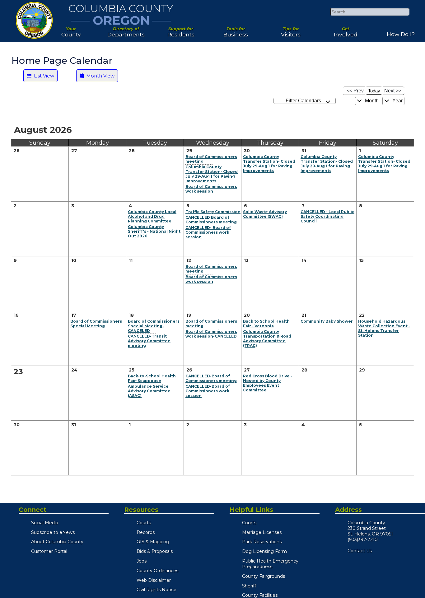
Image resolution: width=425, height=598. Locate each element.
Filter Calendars (305, 100)
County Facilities (260, 595)
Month (371, 100)
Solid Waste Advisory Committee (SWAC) (265, 214)
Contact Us (360, 551)
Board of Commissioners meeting (211, 159)
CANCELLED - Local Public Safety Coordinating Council (327, 216)
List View (42, 76)
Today (374, 90)
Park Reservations (262, 541)
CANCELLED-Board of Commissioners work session (207, 391)
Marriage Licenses (262, 532)
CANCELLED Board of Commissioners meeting (211, 219)
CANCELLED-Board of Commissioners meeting (211, 378)
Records (146, 532)
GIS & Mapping (153, 541)
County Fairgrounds (263, 576)
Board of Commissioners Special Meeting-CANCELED (154, 326)
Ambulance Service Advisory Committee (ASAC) (149, 391)
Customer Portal (49, 551)
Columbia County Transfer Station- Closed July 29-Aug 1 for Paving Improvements (211, 174)
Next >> (392, 90)
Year (397, 100)
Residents (180, 29)
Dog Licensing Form (264, 551)
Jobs (142, 561)
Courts (144, 523)
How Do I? (401, 32)
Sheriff (249, 586)
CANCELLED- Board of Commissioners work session (208, 232)
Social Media (44, 523)
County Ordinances (157, 570)
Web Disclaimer (154, 580)
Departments (126, 29)
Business (235, 29)
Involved (345, 29)
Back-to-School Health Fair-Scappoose (152, 378)
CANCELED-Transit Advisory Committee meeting (149, 341)
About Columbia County (57, 541)
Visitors (291, 29)
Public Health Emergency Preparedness (270, 563)
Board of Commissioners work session (211, 189)
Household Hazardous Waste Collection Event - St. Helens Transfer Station (384, 328)
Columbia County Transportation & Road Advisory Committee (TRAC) (267, 338)
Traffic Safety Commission (213, 211)
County (71, 29)
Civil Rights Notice (156, 589)
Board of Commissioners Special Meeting (96, 323)
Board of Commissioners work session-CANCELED (211, 334)
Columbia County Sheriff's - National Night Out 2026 (154, 231)
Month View (99, 76)
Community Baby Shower (327, 321)
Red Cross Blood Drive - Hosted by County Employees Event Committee (267, 383)
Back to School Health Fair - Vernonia (266, 323)
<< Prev (355, 90)
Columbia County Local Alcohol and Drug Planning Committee (152, 216)
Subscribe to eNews (53, 532)
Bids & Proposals (155, 551)
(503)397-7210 (363, 539)
